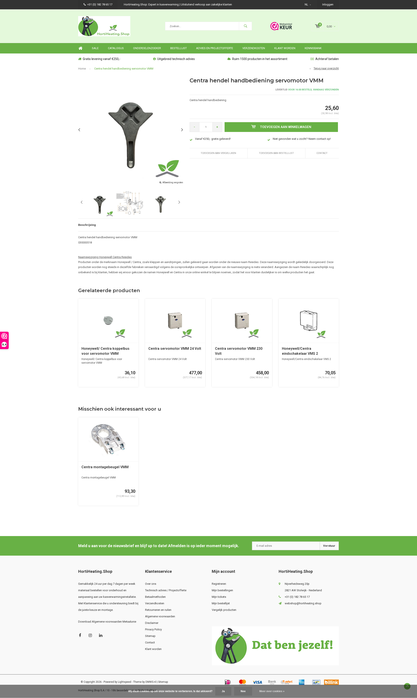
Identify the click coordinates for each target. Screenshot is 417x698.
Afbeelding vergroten (172, 182)
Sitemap (150, 636)
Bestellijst (178, 48)
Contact (322, 153)
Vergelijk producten (224, 609)
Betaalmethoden (155, 596)
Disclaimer (151, 623)
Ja (223, 691)
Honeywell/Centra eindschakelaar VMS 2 (300, 351)
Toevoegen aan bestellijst (276, 153)
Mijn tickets (219, 596)
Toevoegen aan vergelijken (218, 153)
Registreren (219, 583)
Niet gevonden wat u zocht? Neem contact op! (302, 138)
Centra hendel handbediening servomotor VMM (123, 68)
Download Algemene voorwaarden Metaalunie (107, 621)
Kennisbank (313, 48)
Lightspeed (124, 681)
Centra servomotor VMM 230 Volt (238, 351)
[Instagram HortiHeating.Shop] (90, 635)
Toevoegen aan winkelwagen (285, 127)
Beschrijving (87, 225)
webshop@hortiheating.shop (303, 603)
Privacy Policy (153, 629)
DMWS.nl (151, 681)
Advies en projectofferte (214, 48)
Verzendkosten (253, 48)
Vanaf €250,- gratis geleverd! (213, 138)
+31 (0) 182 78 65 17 (99, 4)
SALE (95, 48)
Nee (243, 691)
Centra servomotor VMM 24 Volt (174, 349)
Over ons (150, 583)
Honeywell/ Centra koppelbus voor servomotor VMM (105, 351)
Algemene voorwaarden (160, 616)
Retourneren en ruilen (158, 609)
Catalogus (116, 48)
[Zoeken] (245, 26)
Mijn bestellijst (221, 603)
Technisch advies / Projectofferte (165, 590)
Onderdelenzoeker (147, 48)
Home (80, 48)
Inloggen (327, 4)
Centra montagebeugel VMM (105, 467)
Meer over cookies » (272, 691)
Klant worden (284, 48)
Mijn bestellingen (222, 590)
